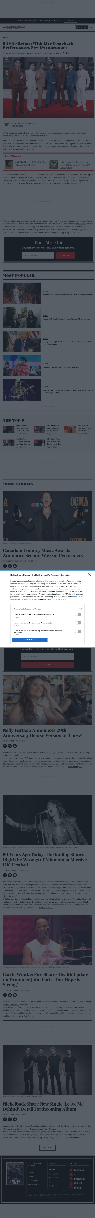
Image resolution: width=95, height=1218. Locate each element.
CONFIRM (29, 640)
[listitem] (47, 609)
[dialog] (47, 609)
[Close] (90, 575)
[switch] (78, 614)
